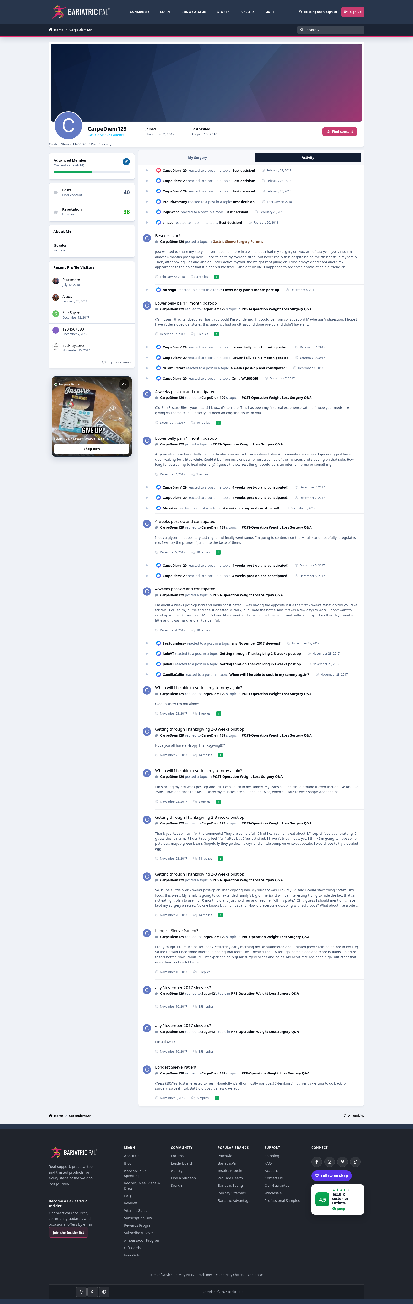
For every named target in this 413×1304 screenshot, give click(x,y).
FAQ (127, 1195)
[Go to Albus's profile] (55, 297)
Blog (128, 1163)
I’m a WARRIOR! (245, 378)
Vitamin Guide (135, 1210)
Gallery (177, 1170)
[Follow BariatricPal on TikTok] (355, 1162)
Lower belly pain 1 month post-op (251, 290)
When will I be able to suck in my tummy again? (269, 674)
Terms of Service (160, 1275)
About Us (131, 1155)
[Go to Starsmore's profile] (55, 281)
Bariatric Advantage (234, 1200)
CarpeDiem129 (175, 170)
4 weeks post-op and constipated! (259, 368)
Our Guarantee (277, 1185)
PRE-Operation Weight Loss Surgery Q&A (276, 937)
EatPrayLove (73, 345)
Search (176, 1185)
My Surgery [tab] (197, 157)
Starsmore (71, 280)
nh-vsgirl (170, 290)
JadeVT (168, 653)
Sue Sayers (71, 312)
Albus (67, 296)
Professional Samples (282, 1200)
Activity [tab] (308, 157)
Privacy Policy (184, 1275)
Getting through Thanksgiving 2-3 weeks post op (260, 653)
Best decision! (243, 170)
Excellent (69, 214)
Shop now (92, 448)
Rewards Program (139, 1225)
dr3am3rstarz (174, 368)
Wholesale (273, 1193)
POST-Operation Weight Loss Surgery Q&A (277, 309)
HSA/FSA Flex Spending (135, 1173)
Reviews (130, 1203)
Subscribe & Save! (138, 1232)
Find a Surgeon (183, 1178)
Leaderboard (181, 1163)
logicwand (171, 212)
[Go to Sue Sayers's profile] (55, 313)
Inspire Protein (230, 1170)
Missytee (170, 508)
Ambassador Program (142, 1240)
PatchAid (225, 1155)
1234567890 (73, 329)
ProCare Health (230, 1178)
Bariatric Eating (230, 1185)
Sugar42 (208, 993)
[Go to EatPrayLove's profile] (55, 346)
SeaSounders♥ (174, 643)
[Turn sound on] (124, 384)
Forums (177, 1155)
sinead (168, 222)
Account (271, 1170)
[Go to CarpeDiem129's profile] (147, 238)
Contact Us (274, 1178)
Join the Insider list (68, 1232)
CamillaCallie (173, 674)
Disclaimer (204, 1275)
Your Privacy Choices (229, 1275)
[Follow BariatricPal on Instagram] (329, 1162)
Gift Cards (132, 1247)
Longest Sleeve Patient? (176, 930)
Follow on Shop (334, 1175)
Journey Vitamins (232, 1193)
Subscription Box (138, 1217)
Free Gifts (132, 1255)
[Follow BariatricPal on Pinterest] (342, 1162)
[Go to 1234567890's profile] (55, 330)
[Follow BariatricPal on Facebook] (316, 1162)
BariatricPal (227, 1163)
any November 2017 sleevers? (256, 643)
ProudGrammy (175, 201)
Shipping (272, 1155)
